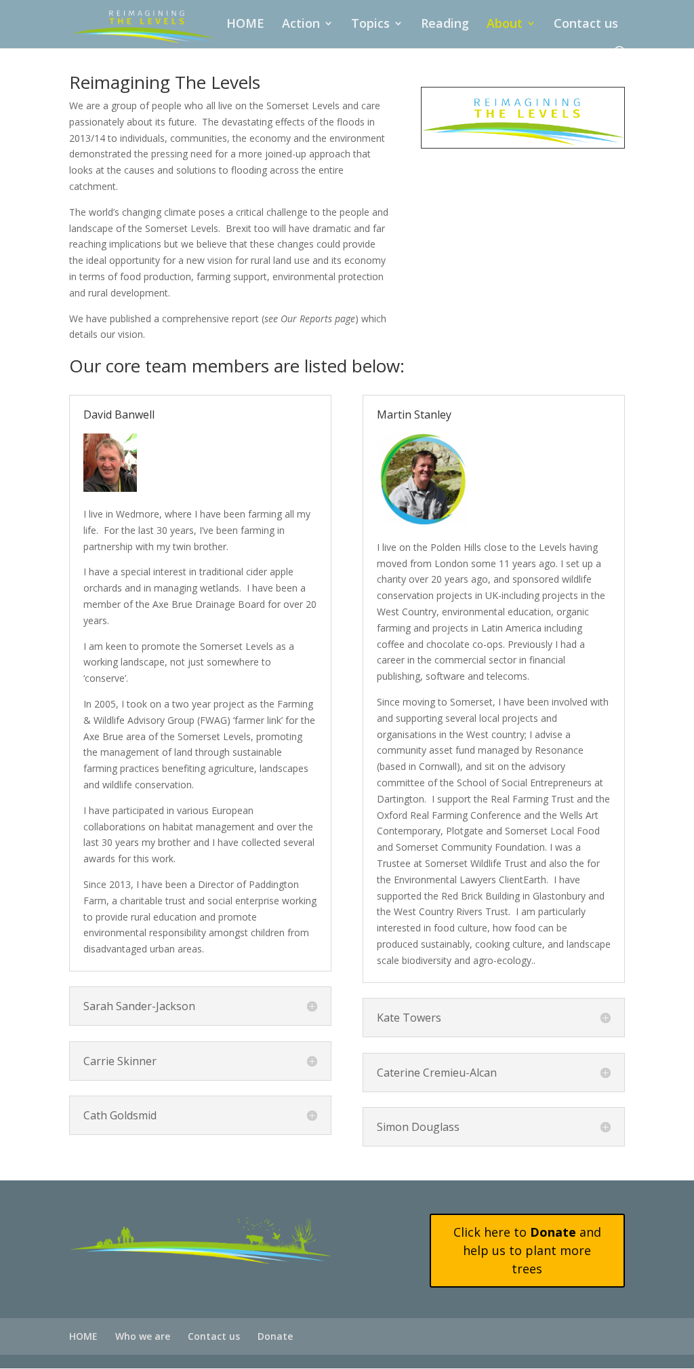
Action (301, 24)
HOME (245, 24)
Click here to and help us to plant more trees (527, 1250)
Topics (370, 24)
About (505, 24)
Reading (445, 24)
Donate (275, 1336)
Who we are (142, 1336)
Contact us (586, 24)
